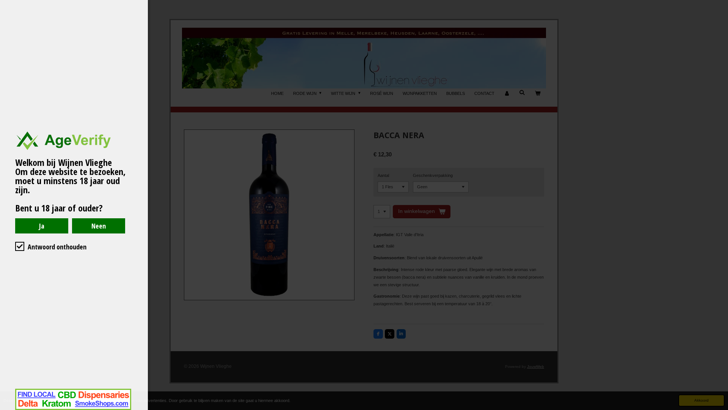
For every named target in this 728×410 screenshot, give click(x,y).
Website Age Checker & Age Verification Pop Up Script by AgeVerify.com (718, 408)
